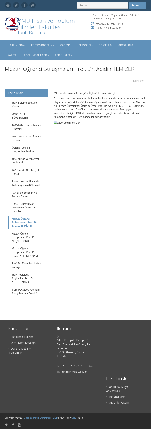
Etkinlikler (63, 55)
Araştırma (125, 45)
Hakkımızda (16, 45)
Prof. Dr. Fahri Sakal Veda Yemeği (26, 265)
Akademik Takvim (22, 337)
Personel (85, 45)
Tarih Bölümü (31, 32)
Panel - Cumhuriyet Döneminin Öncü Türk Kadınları (24, 207)
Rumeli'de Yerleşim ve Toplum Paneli (24, 194)
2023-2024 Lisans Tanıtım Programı (26, 127)
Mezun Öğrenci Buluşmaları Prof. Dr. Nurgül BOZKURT (23, 237)
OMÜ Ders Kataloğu (23, 343)
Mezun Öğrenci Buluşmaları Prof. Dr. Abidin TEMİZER (24, 222)
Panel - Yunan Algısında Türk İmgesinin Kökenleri (26, 183)
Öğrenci (65, 45)
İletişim (110, 18)
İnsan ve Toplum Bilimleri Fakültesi (120, 15)
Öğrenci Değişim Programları (20, 350)
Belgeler (105, 45)
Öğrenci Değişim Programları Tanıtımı (23, 149)
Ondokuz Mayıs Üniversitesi (117, 389)
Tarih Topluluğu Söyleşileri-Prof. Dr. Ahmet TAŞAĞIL (23, 278)
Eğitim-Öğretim (42, 45)
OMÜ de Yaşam (119, 402)
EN (119, 18)
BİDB (55, 417)
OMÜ (95, 15)
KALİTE (12, 55)
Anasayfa (97, 18)
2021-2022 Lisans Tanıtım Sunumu (26, 138)
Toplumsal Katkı (36, 55)
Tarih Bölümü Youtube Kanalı (24, 104)
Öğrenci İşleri (117, 396)
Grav (73, 417)
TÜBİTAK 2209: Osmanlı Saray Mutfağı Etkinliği (26, 291)
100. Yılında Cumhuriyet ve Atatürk (25, 160)
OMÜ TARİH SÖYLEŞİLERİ (20, 115)
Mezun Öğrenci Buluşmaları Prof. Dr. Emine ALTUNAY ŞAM (25, 252)
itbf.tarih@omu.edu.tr (108, 27)
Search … (137, 5)
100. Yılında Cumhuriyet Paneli (25, 172)
